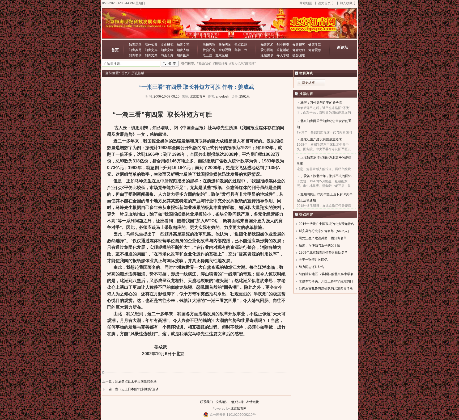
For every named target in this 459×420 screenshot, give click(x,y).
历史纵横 (137, 73)
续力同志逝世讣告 (311, 267)
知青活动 (135, 45)
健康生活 (314, 45)
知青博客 (298, 45)
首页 (115, 50)
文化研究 (167, 45)
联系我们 (206, 402)
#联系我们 (204, 63)
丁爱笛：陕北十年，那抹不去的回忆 (325, 176)
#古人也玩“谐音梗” (242, 63)
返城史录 (267, 55)
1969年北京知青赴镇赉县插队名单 (323, 252)
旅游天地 (225, 45)
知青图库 (183, 55)
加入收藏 (346, 3)
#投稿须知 (220, 63)
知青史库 (151, 50)
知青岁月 (135, 50)
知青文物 (167, 50)
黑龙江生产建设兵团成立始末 (321, 139)
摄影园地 (298, 55)
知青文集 (151, 55)
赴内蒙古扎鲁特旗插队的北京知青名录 (326, 288)
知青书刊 (135, 55)
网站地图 (305, 3)
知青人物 (183, 50)
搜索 (170, 64)
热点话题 (241, 45)
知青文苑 (183, 45)
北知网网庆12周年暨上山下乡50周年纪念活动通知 (324, 197)
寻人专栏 (283, 55)
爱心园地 (267, 50)
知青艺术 (267, 45)
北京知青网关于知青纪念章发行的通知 (324, 124)
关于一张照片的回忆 (313, 260)
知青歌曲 (298, 50)
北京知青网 (238, 408)
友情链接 (252, 402)
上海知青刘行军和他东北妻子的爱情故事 (324, 161)
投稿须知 (221, 402)
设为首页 (324, 3)
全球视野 (225, 50)
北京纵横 (221, 55)
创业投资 (283, 45)
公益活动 (283, 50)
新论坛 (342, 47)
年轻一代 (241, 50)
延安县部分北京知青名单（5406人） (325, 231)
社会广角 (209, 50)
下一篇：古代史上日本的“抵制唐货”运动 (130, 389)
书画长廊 (167, 55)
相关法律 (237, 402)
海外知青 (151, 45)
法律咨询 (209, 45)
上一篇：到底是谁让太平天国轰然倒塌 (129, 381)
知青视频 (314, 50)
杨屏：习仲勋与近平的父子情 (321, 102)
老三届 (207, 55)
